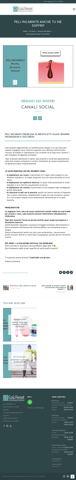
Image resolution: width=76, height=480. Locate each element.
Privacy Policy (56, 461)
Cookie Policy (56, 466)
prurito (26, 273)
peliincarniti (20, 273)
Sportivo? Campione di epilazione (20, 361)
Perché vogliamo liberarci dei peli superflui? (20, 325)
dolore (14, 273)
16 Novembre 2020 (20, 330)
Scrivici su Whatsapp (35, 407)
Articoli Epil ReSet (44, 31)
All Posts (32, 31)
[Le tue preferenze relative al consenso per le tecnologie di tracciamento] (72, 476)
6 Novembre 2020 (19, 365)
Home (25, 31)
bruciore (8, 273)
